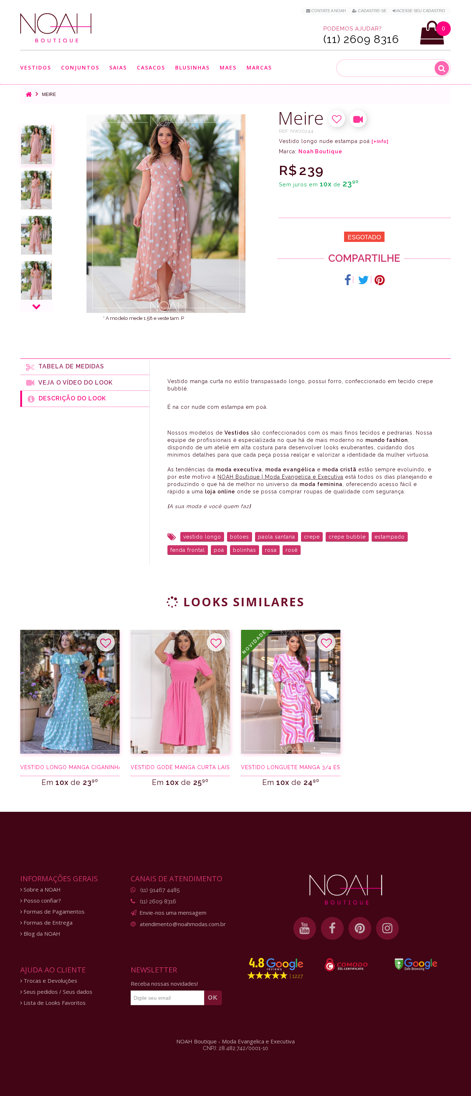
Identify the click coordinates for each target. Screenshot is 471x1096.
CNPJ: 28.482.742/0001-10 (235, 1048)
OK (213, 998)
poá (219, 550)
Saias (118, 68)
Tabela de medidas (69, 366)
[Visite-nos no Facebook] (332, 928)
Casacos (151, 68)
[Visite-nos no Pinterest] (359, 928)
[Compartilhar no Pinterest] (379, 280)
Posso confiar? (41, 900)
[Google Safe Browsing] (416, 964)
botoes (239, 537)
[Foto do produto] (36, 145)
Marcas (259, 68)
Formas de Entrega (47, 922)
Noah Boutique (320, 151)
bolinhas (244, 550)
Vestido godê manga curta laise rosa (180, 767)
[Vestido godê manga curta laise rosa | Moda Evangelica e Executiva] (180, 692)
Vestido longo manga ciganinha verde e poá (70, 767)
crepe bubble (347, 537)
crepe (312, 537)
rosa (271, 550)
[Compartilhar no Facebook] (348, 280)
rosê (292, 550)
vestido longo (202, 537)
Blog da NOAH (41, 933)
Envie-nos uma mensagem (172, 912)
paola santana (276, 537)
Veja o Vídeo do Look (74, 382)
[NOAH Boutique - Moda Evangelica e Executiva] (56, 28)
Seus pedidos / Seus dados (57, 991)
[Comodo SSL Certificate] (346, 964)
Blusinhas (192, 68)
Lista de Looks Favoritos (54, 1002)
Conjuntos (80, 68)
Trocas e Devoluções (49, 980)
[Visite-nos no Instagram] (387, 928)
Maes (228, 67)
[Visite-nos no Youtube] (304, 928)
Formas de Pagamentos (53, 911)
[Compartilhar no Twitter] (363, 280)
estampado (390, 537)
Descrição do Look (70, 398)
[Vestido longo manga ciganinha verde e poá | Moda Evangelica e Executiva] (70, 692)
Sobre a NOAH (41, 889)
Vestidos (35, 68)
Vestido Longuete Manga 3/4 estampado (290, 767)
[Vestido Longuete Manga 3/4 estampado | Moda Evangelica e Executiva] (290, 692)
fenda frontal (187, 550)
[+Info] (380, 141)
